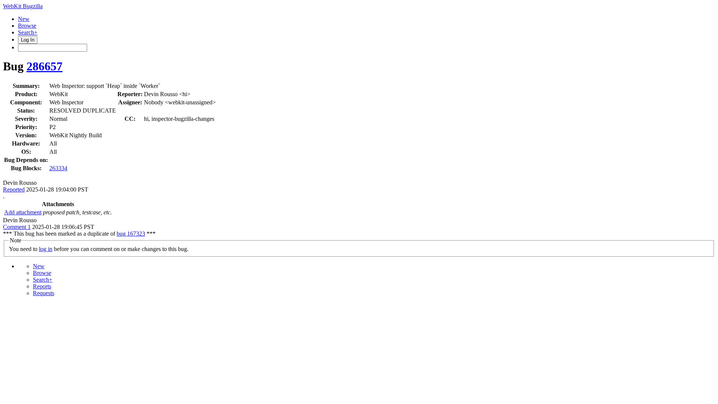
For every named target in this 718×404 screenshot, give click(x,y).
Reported (14, 189)
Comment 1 (17, 227)
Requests (43, 293)
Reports (42, 286)
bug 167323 (131, 233)
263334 (58, 168)
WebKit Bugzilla (23, 6)
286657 (44, 66)
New (24, 19)
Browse (27, 25)
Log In (27, 40)
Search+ (27, 32)
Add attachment (23, 212)
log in (45, 249)
